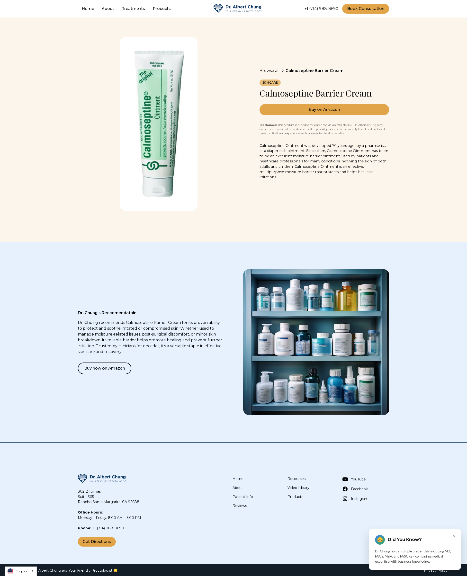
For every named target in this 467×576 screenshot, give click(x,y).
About (238, 488)
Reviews (240, 506)
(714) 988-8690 (110, 528)
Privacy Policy (436, 570)
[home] (237, 8)
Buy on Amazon (324, 109)
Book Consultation (365, 8)
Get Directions (97, 541)
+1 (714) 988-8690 (321, 8)
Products (162, 8)
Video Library (298, 488)
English (21, 571)
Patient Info (243, 497)
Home (88, 8)
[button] (108, 9)
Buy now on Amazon (104, 368)
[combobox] (21, 571)
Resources (296, 479)
